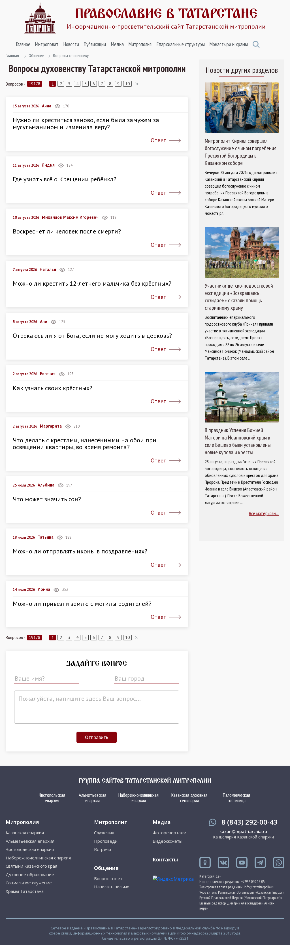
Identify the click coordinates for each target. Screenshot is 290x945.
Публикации (95, 44)
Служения (104, 832)
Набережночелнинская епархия (138, 798)
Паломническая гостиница (236, 798)
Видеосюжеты (167, 841)
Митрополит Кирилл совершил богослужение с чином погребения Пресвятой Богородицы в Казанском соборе (240, 152)
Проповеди (106, 841)
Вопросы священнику (71, 55)
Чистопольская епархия (52, 798)
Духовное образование (30, 874)
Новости (71, 44)
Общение (36, 55)
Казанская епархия (25, 832)
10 (127, 83)
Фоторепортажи (169, 832)
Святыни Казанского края (31, 866)
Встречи (102, 849)
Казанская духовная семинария (189, 798)
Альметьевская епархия (92, 798)
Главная (12, 55)
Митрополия (140, 44)
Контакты (165, 859)
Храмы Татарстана (25, 891)
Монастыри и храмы (228, 44)
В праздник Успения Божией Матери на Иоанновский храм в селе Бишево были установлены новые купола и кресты (238, 441)
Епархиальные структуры (180, 44)
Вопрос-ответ (108, 878)
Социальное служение (29, 882)
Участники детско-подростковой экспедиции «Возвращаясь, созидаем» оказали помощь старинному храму (239, 296)
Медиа (117, 44)
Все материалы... (264, 513)
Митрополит (46, 44)
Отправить (96, 737)
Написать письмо (111, 886)
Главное (23, 44)
